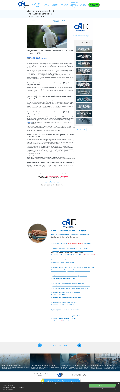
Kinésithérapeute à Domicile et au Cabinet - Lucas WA (65, 297)
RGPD (82, 377)
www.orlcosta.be (37, 60)
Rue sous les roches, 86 (41, 373)
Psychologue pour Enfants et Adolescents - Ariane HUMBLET (74, 254)
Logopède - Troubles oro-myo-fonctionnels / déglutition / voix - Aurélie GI (70, 286)
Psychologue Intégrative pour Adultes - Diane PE (63, 302)
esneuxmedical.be (80, 374)
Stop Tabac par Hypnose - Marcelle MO (61, 262)
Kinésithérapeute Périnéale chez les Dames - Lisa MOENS (66, 292)
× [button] (118, 383)
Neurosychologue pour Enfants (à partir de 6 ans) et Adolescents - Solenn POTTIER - (72, 251)
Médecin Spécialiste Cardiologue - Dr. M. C (62, 278)
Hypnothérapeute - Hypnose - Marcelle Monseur (64, 318)
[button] (40, 389)
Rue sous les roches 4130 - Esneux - (39, 58)
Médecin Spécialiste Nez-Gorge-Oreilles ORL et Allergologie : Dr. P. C (68, 276)
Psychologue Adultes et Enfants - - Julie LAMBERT (71, 243)
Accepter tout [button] (102, 385)
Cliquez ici (75, 237)
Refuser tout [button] (102, 388)
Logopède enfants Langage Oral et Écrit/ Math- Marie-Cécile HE (67, 283)
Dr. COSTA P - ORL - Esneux (33, 57)
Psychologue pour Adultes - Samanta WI (62, 304)
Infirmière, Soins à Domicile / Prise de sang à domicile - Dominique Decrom (70, 316)
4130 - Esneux (38, 375)
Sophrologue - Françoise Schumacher (63, 321)
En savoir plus (10, 385)
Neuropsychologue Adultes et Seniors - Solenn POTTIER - (66, 309)
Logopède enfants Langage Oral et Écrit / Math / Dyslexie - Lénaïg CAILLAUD (70, 288)
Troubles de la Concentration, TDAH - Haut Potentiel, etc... (69, 311)
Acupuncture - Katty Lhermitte (59, 259)
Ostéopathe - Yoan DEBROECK (59, 294)
